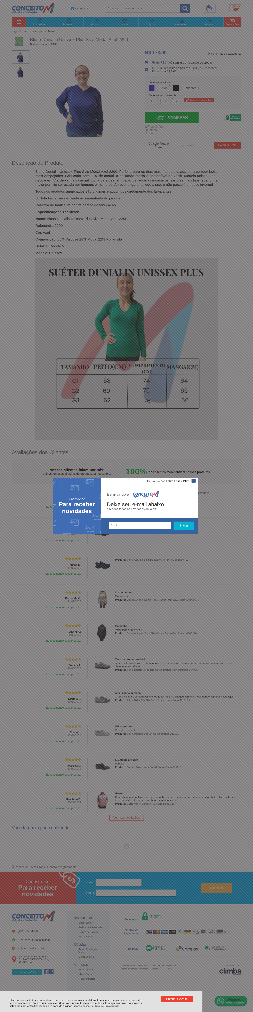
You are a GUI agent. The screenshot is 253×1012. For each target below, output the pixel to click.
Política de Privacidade (104, 1005)
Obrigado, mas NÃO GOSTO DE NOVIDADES (168, 481)
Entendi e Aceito (177, 999)
